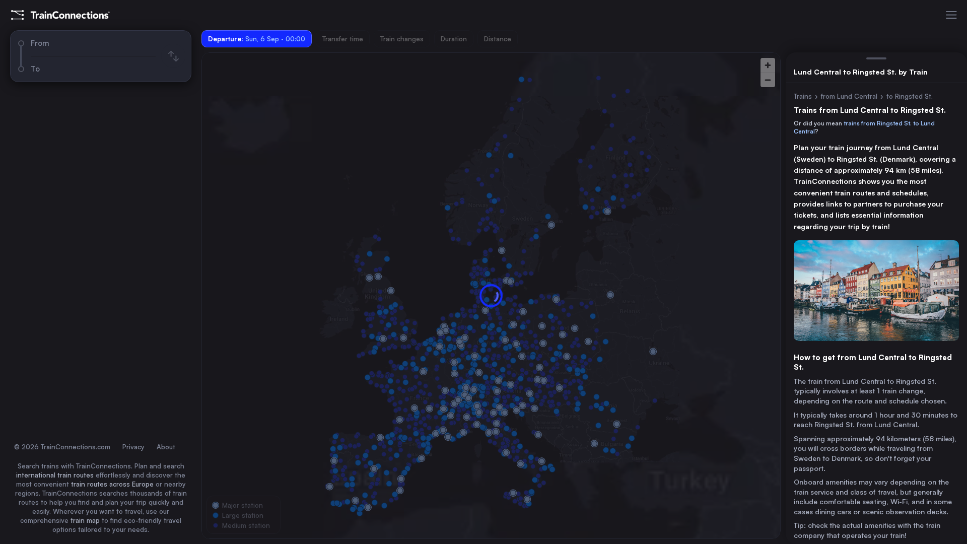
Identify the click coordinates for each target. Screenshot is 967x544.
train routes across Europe (112, 484)
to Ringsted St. (909, 96)
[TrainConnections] (60, 15)
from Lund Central (849, 96)
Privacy (133, 447)
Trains (803, 96)
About (166, 447)
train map (85, 520)
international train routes (55, 475)
